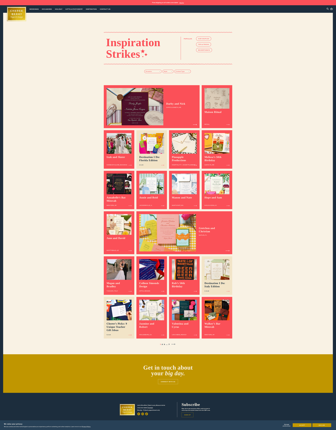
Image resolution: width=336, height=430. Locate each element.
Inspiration (91, 9)
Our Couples (203, 39)
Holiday (58, 9)
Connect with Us (168, 382)
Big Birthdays (204, 50)
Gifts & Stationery (74, 9)
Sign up (187, 415)
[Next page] (173, 344)
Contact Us (105, 9)
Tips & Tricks (203, 44)
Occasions (47, 9)
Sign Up (193, 2)
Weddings (34, 9)
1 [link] (160, 344)
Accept (302, 425)
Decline (322, 425)
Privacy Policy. (86, 426)
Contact (150, 407)
